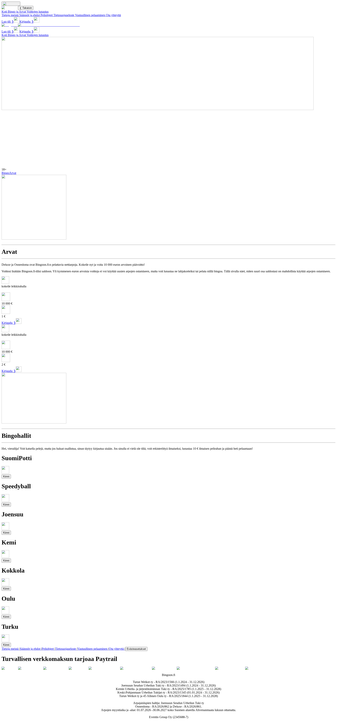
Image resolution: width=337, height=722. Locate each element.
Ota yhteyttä (113, 15)
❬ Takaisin (26, 7)
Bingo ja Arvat (17, 11)
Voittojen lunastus (38, 11)
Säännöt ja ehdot (29, 15)
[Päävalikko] (11, 4)
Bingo (5, 173)
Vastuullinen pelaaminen (90, 15)
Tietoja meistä (10, 15)
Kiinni (6, 476)
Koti (4, 11)
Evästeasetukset (136, 648)
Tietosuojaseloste (63, 15)
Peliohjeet (47, 15)
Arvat (12, 173)
